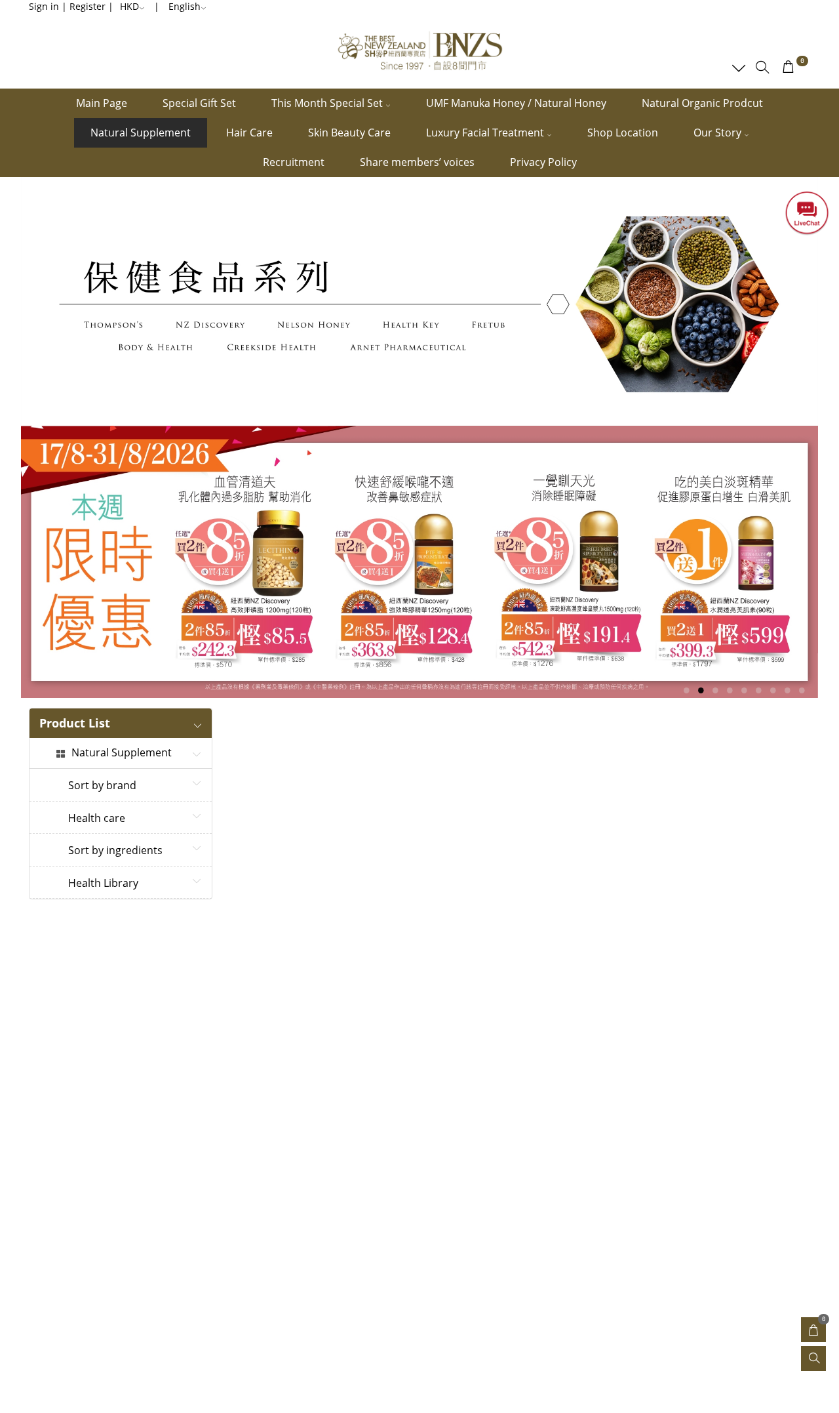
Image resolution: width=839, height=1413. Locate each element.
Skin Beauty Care (349, 132)
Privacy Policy (543, 162)
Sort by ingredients (115, 851)
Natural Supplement (140, 132)
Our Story (718, 132)
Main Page (101, 103)
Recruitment (293, 162)
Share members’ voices (417, 162)
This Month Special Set (328, 103)
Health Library (103, 884)
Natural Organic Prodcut (702, 103)
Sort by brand (102, 786)
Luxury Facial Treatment (486, 132)
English (184, 6)
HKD (129, 6)
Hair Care (249, 132)
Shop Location (622, 132)
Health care (96, 819)
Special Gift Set (199, 103)
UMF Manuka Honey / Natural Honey (516, 103)
